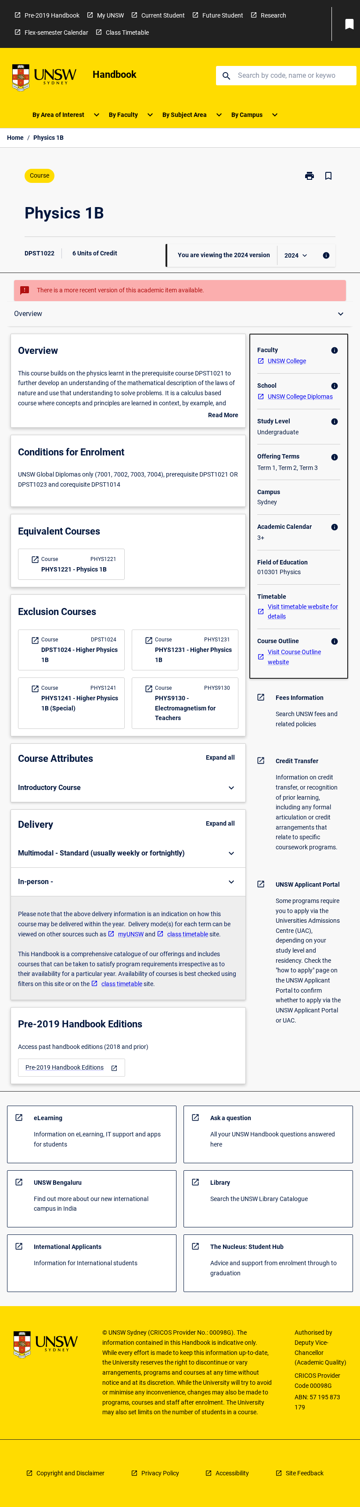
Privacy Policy (160, 1473)
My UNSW (110, 15)
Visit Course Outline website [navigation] (294, 657)
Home (15, 137)
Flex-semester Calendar (56, 32)
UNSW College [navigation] (287, 360)
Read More (223, 415)
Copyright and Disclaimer (70, 1473)
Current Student (163, 15)
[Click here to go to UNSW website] (44, 79)
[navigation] (71, 1068)
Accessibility (232, 1473)
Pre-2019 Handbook (52, 15)
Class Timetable (127, 32)
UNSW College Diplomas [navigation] (300, 396)
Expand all (220, 757)
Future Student (222, 15)
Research (273, 15)
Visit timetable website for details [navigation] (303, 611)
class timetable (187, 934)
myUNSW (131, 934)
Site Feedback (305, 1473)
